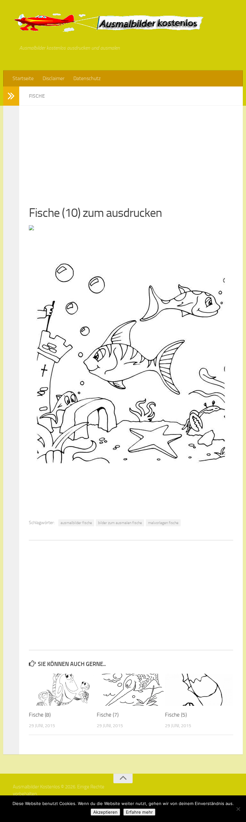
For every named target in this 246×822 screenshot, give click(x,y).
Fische (37, 96)
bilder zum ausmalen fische (120, 523)
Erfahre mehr (139, 812)
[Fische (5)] (199, 690)
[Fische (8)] (62, 690)
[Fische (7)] (130, 690)
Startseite (23, 78)
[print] (31, 228)
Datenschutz (87, 78)
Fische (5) (176, 714)
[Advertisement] (131, 150)
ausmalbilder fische (76, 523)
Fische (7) (108, 714)
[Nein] (238, 809)
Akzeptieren (105, 812)
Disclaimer (53, 78)
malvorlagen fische (163, 523)
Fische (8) (40, 714)
